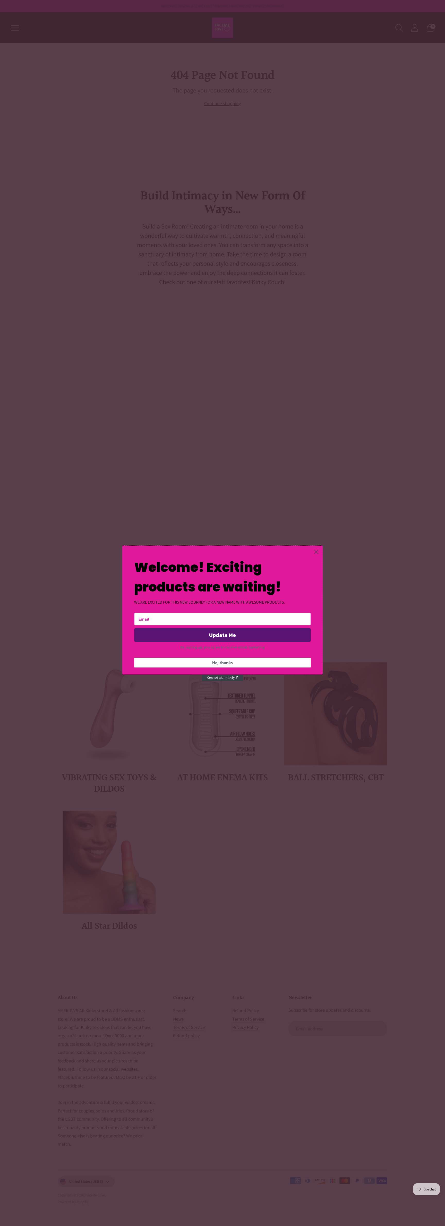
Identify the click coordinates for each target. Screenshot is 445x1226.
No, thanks (222, 662)
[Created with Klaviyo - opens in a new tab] (222, 678)
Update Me (222, 635)
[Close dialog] (316, 551)
